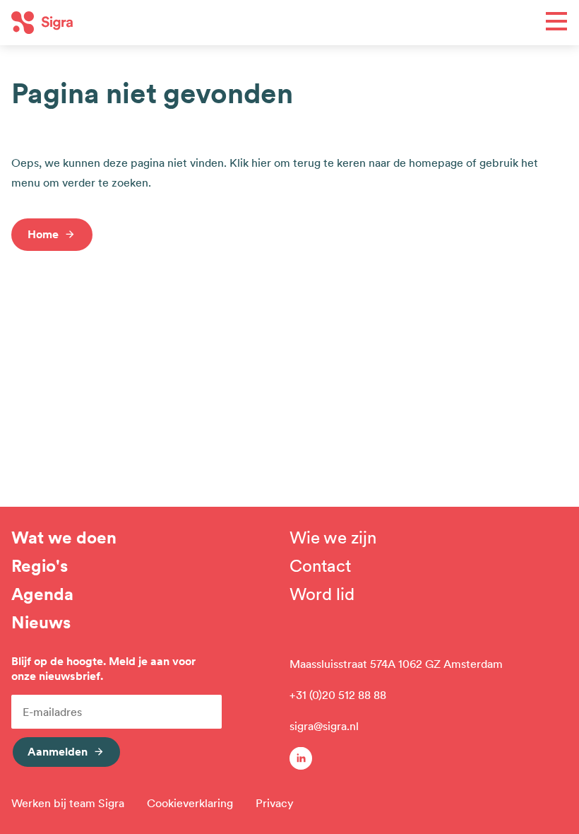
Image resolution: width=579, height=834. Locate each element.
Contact (320, 566)
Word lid (322, 594)
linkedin (301, 758)
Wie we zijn (333, 537)
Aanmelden (58, 751)
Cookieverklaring (190, 803)
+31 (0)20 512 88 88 (338, 695)
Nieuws (41, 622)
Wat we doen (64, 537)
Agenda (42, 594)
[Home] (150, 22)
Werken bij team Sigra (67, 803)
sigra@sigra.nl (324, 726)
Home (43, 234)
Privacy (275, 803)
